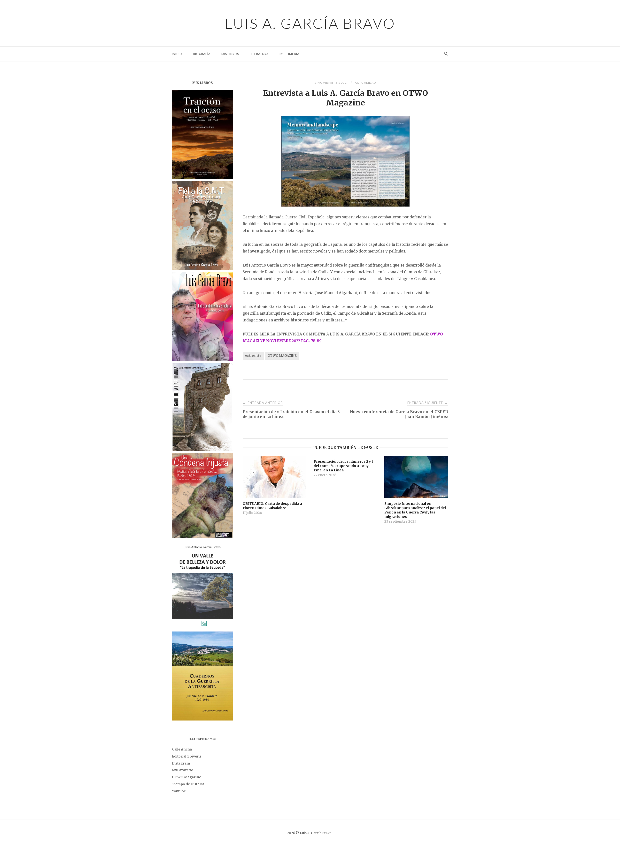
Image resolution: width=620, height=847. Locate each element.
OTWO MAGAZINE (282, 356)
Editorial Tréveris (186, 756)
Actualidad (365, 82)
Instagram (181, 763)
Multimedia (289, 54)
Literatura (259, 54)
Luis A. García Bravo (310, 23)
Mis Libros (230, 54)
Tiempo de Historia (188, 784)
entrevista (253, 356)
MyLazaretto (182, 770)
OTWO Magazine (186, 777)
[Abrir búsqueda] (446, 54)
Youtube (179, 791)
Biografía (201, 54)
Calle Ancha (182, 749)
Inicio (177, 54)
